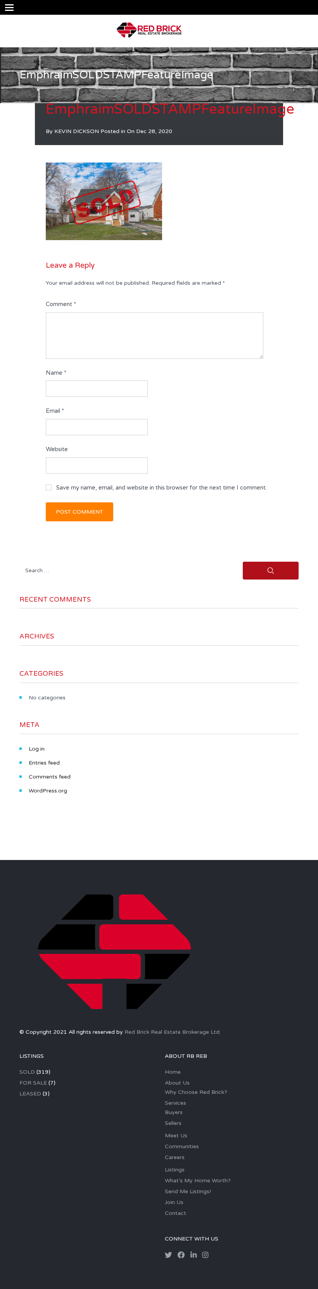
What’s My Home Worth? (198, 1180)
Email (55, 410)
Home (173, 1072)
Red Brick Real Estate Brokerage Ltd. (172, 1032)
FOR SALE (33, 1083)
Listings (175, 1169)
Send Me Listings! (188, 1191)
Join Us (174, 1202)
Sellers (173, 1123)
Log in (37, 749)
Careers (175, 1157)
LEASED (30, 1093)
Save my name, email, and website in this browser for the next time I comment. (161, 487)
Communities (182, 1146)
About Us (177, 1083)
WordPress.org (48, 790)
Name (56, 372)
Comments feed (50, 776)
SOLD (27, 1072)
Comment (61, 304)
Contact (175, 1213)
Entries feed (44, 763)
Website (57, 449)
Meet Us (176, 1135)
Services (175, 1103)
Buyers (174, 1112)
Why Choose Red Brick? (196, 1092)
